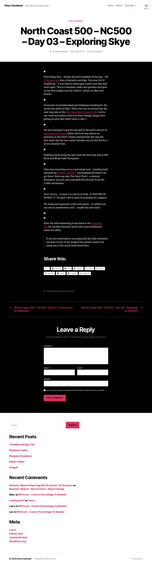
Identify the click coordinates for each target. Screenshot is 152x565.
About (110, 5)
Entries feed (16, 533)
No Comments (96, 51)
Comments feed (18, 537)
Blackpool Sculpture (20, 456)
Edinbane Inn (51, 80)
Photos (119, 5)
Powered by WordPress (44, 559)
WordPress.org (17, 541)
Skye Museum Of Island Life (81, 112)
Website (47, 379)
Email (80, 368)
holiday (50, 291)
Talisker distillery (67, 172)
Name (47, 368)
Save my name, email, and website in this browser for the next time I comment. (75, 390)
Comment (48, 346)
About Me (129, 5)
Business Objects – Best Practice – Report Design (36, 489)
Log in (12, 529)
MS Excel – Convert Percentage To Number (42, 494)
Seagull (13, 467)
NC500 (57, 291)
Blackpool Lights (18, 450)
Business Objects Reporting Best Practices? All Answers (40, 485)
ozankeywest (16, 500)
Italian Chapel (16, 461)
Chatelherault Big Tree (22, 444)
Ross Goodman (13, 5)
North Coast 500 (67, 291)
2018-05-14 (79, 51)
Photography (76, 21)
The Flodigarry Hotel (55, 133)
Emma (31, 500)
